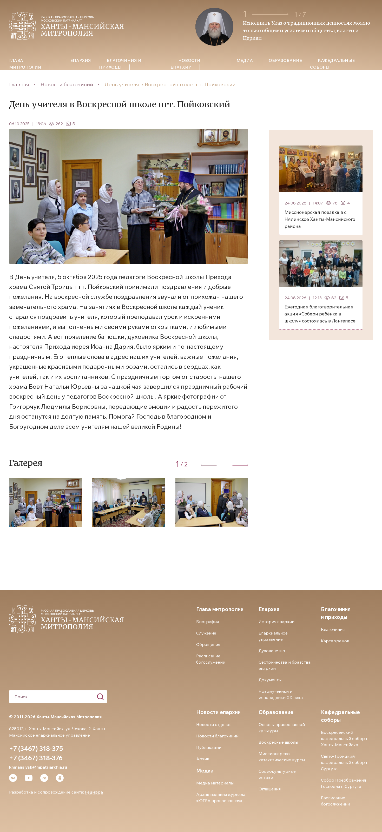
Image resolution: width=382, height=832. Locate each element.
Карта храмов (335, 640)
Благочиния (333, 629)
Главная (19, 84)
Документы (270, 679)
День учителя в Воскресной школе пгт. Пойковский (169, 84)
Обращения (208, 644)
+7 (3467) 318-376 (36, 758)
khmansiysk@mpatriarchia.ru (38, 767)
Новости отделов (214, 724)
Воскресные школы (278, 742)
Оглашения (270, 788)
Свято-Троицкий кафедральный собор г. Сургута (344, 762)
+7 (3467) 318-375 (36, 748)
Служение (206, 633)
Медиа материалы (215, 782)
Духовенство (272, 650)
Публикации (208, 747)
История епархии (276, 621)
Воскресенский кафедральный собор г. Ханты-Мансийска (344, 738)
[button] (271, 14)
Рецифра (94, 792)
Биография (207, 621)
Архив (202, 758)
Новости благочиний (67, 84)
